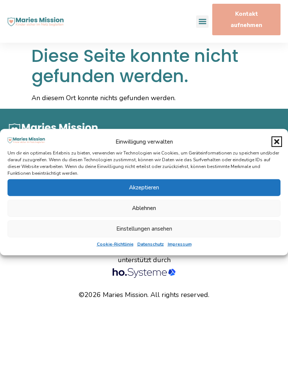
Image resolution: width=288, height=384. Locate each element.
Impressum (180, 244)
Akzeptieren (144, 187)
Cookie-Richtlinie (115, 244)
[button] (276, 142)
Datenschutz (150, 244)
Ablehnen (144, 208)
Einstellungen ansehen (144, 228)
